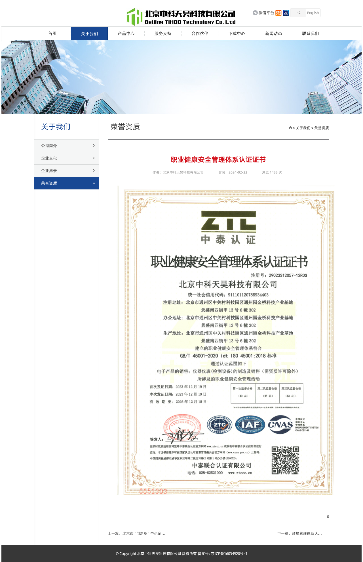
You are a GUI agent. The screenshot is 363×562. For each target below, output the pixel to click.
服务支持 (163, 33)
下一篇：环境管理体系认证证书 (300, 533)
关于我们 (89, 33)
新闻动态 (273, 33)
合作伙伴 (199, 33)
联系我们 (310, 33)
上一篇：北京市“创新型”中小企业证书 (137, 533)
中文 (297, 12)
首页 (52, 33)
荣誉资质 (321, 127)
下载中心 (236, 33)
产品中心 (126, 33)
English (313, 12)
